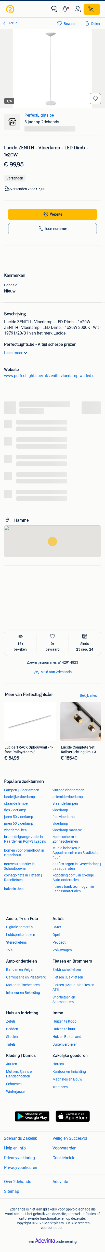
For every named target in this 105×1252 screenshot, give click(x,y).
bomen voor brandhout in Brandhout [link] (24, 852)
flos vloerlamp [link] (15, 810)
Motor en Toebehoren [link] (23, 985)
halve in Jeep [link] (14, 889)
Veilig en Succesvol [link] (69, 1138)
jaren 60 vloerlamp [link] (18, 823)
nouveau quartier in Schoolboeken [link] (19, 866)
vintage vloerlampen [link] (68, 790)
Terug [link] (13, 23)
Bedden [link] (12, 1029)
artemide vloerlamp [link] (67, 797)
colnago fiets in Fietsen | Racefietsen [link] (23, 877)
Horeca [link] (58, 1064)
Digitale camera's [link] (19, 927)
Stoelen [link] (12, 1037)
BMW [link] (56, 927)
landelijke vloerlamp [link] (19, 797)
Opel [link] (56, 935)
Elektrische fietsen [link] (66, 969)
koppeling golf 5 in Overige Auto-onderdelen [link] (73, 877)
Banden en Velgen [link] (20, 969)
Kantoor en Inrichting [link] (69, 1071)
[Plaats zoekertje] (92, 9)
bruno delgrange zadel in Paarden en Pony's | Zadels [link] (25, 839)
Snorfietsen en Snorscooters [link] (63, 999)
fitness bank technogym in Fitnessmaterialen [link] (73, 888)
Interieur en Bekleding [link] (23, 993)
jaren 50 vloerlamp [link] (18, 817)
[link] (10, 9)
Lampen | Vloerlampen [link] (21, 790)
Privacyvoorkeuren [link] (20, 1167)
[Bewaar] (95, 98)
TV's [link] (9, 950)
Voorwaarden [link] (64, 1148)
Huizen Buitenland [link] (66, 1037)
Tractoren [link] (60, 1087)
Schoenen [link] (14, 1084)
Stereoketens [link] (16, 942)
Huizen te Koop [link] (64, 1021)
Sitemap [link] (11, 1191)
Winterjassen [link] (16, 1091)
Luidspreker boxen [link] (20, 935)
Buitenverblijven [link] (64, 1044)
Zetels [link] (11, 1021)
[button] (66, 9)
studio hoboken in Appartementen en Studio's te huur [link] (75, 852)
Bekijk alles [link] (88, 695)
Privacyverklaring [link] (19, 1157)
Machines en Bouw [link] (67, 1079)
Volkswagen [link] (62, 950)
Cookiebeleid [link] (63, 1157)
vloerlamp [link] (60, 810)
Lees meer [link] (13, 352)
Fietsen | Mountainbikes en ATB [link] (73, 987)
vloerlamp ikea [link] (15, 830)
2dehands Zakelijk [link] (20, 1138)
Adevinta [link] (60, 1181)
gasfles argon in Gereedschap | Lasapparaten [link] (76, 866)
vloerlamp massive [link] (67, 830)
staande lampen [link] (17, 803)
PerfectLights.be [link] (39, 115)
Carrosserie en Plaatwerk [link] (26, 977)
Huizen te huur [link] (63, 1029)
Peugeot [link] (59, 942)
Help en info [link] (15, 1148)
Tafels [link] (11, 1044)
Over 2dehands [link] (17, 1181)
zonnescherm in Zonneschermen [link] (65, 839)
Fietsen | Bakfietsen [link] (67, 977)
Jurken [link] (11, 1064)
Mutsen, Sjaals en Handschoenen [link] (20, 1073)
